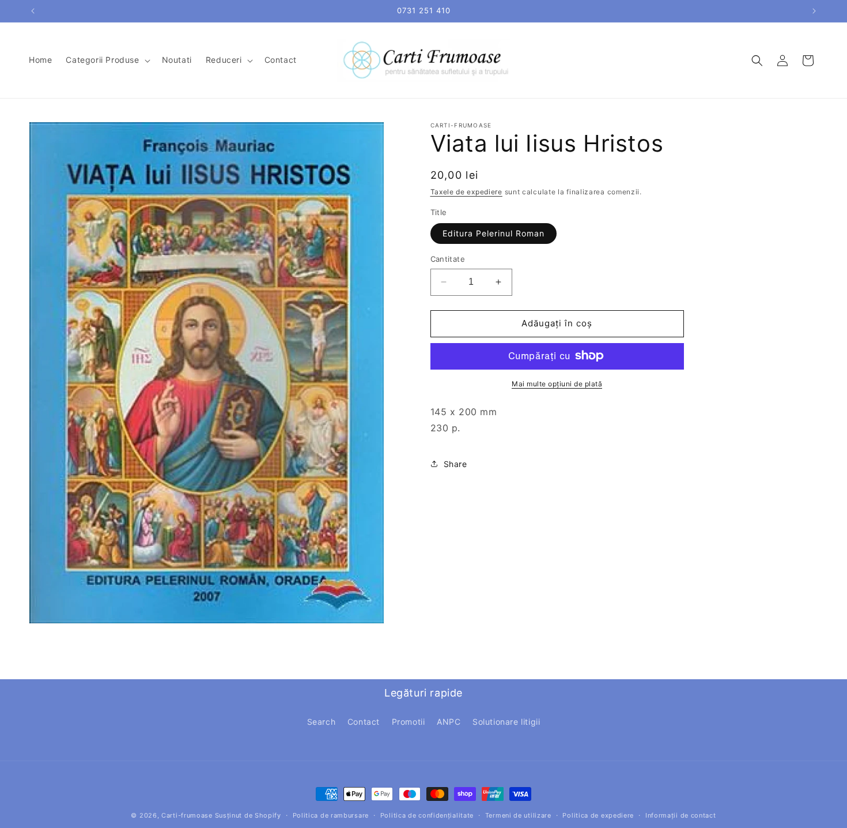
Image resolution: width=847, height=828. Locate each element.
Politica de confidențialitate (427, 815)
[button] (106, 60)
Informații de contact (680, 815)
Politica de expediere (598, 815)
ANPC (448, 721)
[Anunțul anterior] (33, 11)
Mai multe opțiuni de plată (557, 383)
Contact (363, 721)
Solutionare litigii (506, 721)
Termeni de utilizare (518, 815)
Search (321, 721)
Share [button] (455, 463)
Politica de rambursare (331, 815)
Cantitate (448, 259)
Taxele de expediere (466, 191)
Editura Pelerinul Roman (493, 233)
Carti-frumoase (187, 815)
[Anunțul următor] (814, 11)
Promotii (408, 721)
